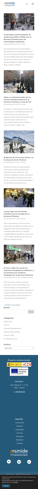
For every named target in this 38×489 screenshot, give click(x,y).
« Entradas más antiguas (12, 305)
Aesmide (8, 44)
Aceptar (6, 486)
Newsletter (20, 440)
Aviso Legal (10, 474)
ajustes (16, 482)
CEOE (6, 321)
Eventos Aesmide (10, 332)
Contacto (20, 443)
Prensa (23, 44)
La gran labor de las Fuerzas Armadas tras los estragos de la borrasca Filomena (17, 213)
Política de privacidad (23, 474)
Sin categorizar (9, 339)
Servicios (20, 433)
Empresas (19, 426)
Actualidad (19, 436)
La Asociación (19, 422)
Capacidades (19, 429)
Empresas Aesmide (27, 277)
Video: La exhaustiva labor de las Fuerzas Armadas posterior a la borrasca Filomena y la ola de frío (17, 99)
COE (5, 325)
